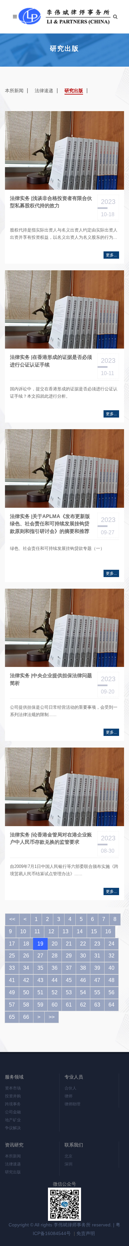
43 (40, 980)
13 (65, 931)
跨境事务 (13, 1104)
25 (12, 955)
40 (111, 968)
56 (111, 992)
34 (26, 968)
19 (40, 944)
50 (26, 992)
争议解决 (13, 1128)
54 (83, 992)
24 (111, 944)
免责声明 (85, 1233)
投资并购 (13, 1096)
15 (94, 931)
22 (83, 944)
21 (69, 944)
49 (12, 992)
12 (51, 931)
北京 (68, 1156)
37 (69, 968)
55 (97, 992)
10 (23, 931)
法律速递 (44, 90)
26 (26, 955)
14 (80, 931)
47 (97, 980)
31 (97, 955)
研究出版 (73, 90)
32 (111, 955)
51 (40, 992)
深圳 (68, 1164)
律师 (68, 1096)
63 (97, 1005)
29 (69, 955)
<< (12, 919)
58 (26, 1005)
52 (55, 992)
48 (111, 980)
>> (52, 1017)
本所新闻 (14, 90)
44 (55, 980)
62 (83, 1005)
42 (26, 980)
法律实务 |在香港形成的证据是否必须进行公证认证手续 (51, 360)
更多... (111, 255)
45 (69, 980)
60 (55, 1005)
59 (40, 1005)
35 (40, 968)
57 (12, 1005)
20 (55, 944)
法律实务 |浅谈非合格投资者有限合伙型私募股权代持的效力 (51, 202)
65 (12, 1017)
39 (97, 968)
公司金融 (13, 1112)
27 (40, 955)
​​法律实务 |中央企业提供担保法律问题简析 (51, 679)
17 (12, 944)
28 (55, 955)
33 (12, 968)
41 (12, 980)
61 (69, 1005)
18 (26, 944)
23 (97, 944)
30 (83, 955)
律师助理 (72, 1104)
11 (37, 931)
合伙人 (70, 1088)
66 (26, 1017)
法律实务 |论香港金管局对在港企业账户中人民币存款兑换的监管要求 (51, 838)
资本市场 (13, 1088)
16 (108, 931)
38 (83, 968)
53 (69, 992)
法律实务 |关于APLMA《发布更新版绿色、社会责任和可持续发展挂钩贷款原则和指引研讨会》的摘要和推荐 (50, 523)
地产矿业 (13, 1120)
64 (111, 1005)
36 (55, 968)
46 (83, 980)
